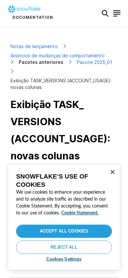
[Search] (105, 13)
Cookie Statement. (79, 213)
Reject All (64, 247)
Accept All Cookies (64, 231)
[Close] (112, 172)
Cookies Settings (63, 259)
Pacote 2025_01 (94, 62)
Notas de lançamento (34, 46)
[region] (64, 217)
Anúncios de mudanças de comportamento (58, 55)
